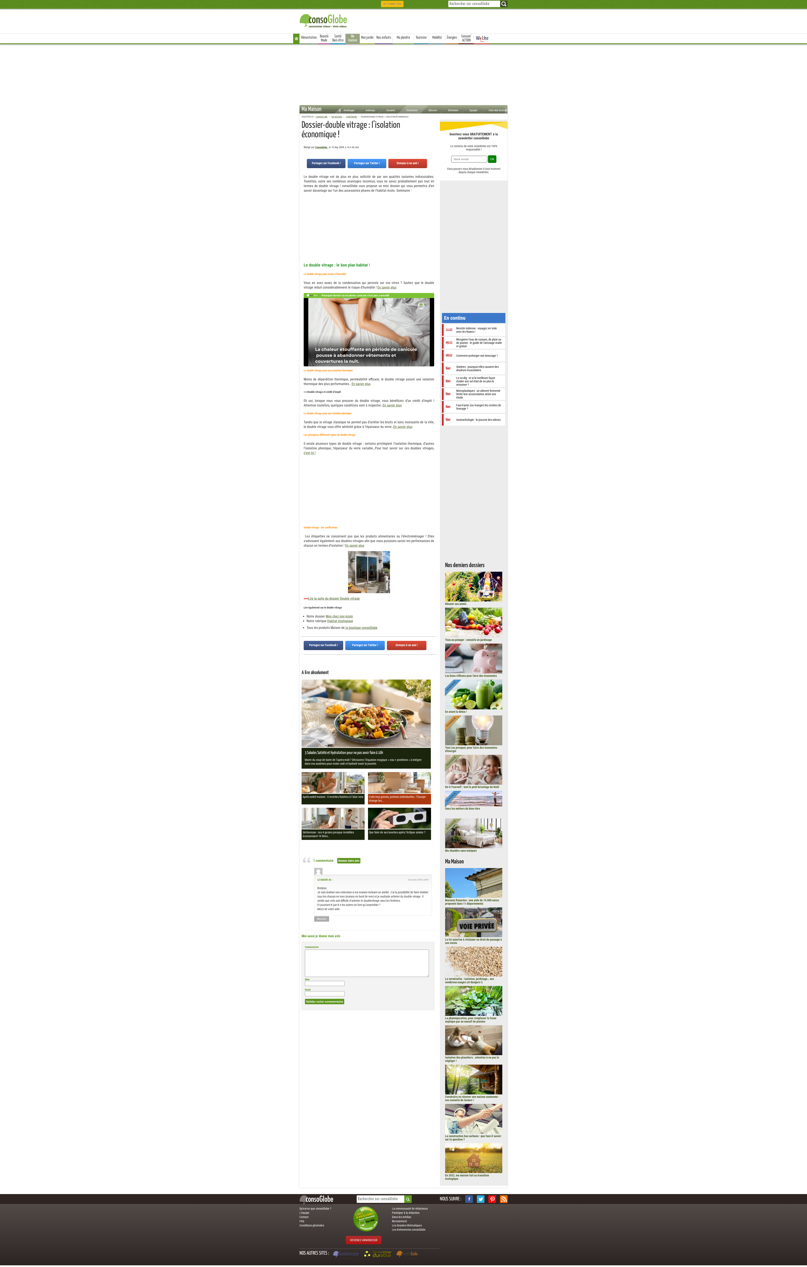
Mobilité (437, 38)
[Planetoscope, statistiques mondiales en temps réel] (346, 1254)
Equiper (473, 110)
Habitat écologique (340, 621)
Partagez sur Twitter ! (367, 163)
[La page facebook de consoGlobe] (469, 1199)
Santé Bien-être (338, 38)
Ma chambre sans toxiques (461, 850)
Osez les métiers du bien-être (462, 808)
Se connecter (392, 4)
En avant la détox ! (456, 711)
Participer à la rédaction (405, 1212)
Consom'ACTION (466, 38)
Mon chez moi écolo (339, 616)
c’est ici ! (310, 453)
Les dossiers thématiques (407, 1225)
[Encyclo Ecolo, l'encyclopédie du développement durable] (408, 1254)
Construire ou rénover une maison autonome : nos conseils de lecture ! (472, 1098)
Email (308, 989)
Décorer (433, 110)
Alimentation (309, 38)
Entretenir (453, 110)
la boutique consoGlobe (361, 628)
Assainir (390, 110)
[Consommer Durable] (378, 1254)
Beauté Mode (324, 38)
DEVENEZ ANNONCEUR (363, 1240)
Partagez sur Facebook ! (326, 163)
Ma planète (403, 38)
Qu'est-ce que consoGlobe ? (315, 1208)
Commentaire (312, 947)
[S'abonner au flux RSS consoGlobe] (504, 1199)
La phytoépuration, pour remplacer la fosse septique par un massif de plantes (470, 1019)
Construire (411, 110)
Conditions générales (311, 1225)
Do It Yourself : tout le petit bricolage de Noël (472, 787)
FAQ (301, 1221)
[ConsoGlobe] (323, 20)
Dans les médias (401, 1217)
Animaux (370, 110)
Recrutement (399, 1221)
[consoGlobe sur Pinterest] (492, 1199)
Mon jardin (367, 38)
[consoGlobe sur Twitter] (480, 1199)
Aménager (349, 110)
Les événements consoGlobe (409, 1229)
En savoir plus (386, 287)
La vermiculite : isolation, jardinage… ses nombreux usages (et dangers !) (469, 980)
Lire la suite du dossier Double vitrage (334, 599)
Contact (304, 1217)
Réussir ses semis (455, 604)
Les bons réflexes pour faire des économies (471, 675)
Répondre (322, 918)
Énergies (452, 38)
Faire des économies (500, 110)
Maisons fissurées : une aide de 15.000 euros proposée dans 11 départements (472, 902)
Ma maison (352, 38)
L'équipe (304, 1212)
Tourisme (421, 38)
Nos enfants (383, 38)
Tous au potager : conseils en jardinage (468, 639)
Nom (307, 979)
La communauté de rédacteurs (410, 1208)
